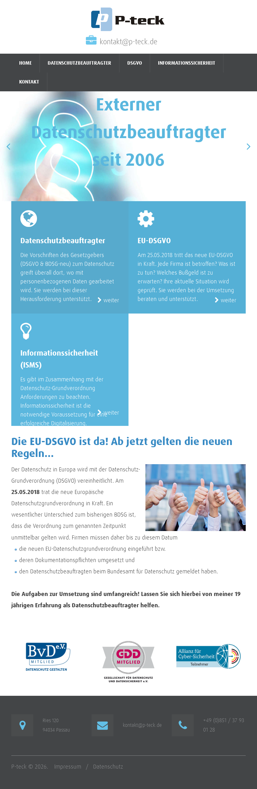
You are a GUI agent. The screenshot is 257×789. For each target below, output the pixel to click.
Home (25, 63)
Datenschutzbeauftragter (79, 63)
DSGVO (134, 63)
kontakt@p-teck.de (128, 42)
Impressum (67, 767)
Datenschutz (108, 767)
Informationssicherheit (186, 63)
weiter (110, 300)
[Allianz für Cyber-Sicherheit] (209, 645)
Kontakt (29, 81)
